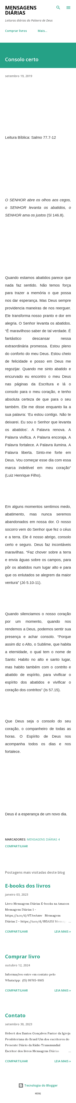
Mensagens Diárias (21, 10)
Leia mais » (62, 931)
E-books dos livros (27, 885)
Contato (15, 1015)
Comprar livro (22, 956)
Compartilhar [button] (16, 846)
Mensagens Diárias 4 (43, 839)
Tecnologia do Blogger (40, 1085)
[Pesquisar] (58, 7)
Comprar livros (16, 31)
